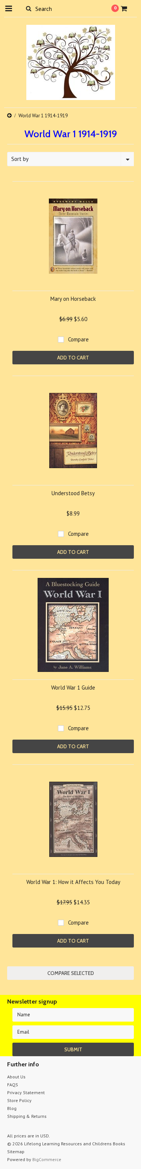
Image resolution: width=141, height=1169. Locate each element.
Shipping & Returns (27, 1116)
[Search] (28, 8)
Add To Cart (73, 358)
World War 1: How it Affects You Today (73, 881)
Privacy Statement (26, 1092)
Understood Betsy (73, 493)
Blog (12, 1108)
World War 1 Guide (73, 687)
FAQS (12, 1084)
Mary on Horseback (73, 298)
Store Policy (19, 1100)
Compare (78, 339)
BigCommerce (46, 1159)
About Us (16, 1077)
